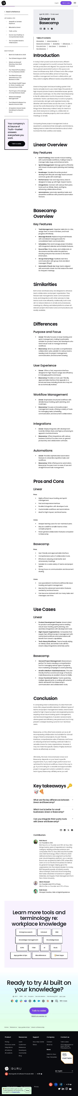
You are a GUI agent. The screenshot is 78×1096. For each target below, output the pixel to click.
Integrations (8, 1047)
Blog (20, 1056)
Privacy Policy (16, 1092)
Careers (49, 1042)
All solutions (8, 1053)
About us (49, 1044)
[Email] (40, 28)
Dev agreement (26, 1087)
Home (6, 1027)
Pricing (7, 1042)
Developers (22, 1050)
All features (8, 1050)
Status (35, 1044)
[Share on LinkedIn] (44, 28)
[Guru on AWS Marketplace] (67, 1058)
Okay (27, 1090)
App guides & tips (24, 1027)
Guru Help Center (38, 1042)
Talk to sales (66, 3)
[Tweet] (48, 28)
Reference (13, 1027)
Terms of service (11, 1087)
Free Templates (52, 1057)
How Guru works (10, 1044)
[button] (74, 3)
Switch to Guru (51, 1054)
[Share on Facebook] (51, 28)
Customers (22, 1044)
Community (22, 1053)
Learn (20, 1042)
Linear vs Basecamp (37, 1027)
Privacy (36, 1087)
